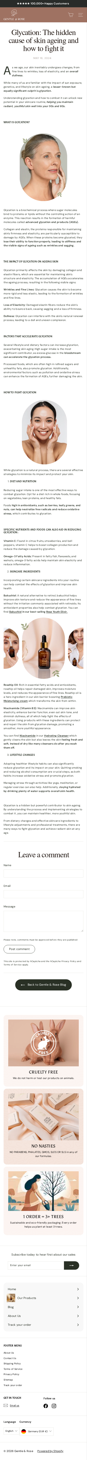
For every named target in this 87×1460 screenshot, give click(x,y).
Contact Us (10, 1358)
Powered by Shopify (50, 1451)
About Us (9, 1352)
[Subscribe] (71, 1265)
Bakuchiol (15, 611)
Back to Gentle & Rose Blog (46, 984)
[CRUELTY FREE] (43, 1043)
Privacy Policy (68, 961)
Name (7, 865)
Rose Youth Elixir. (57, 611)
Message (9, 906)
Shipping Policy (12, 1363)
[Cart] (71, 15)
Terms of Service (13, 964)
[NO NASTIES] (43, 1116)
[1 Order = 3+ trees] (43, 1191)
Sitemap (8, 1379)
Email (7, 886)
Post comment (19, 949)
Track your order (13, 1385)
